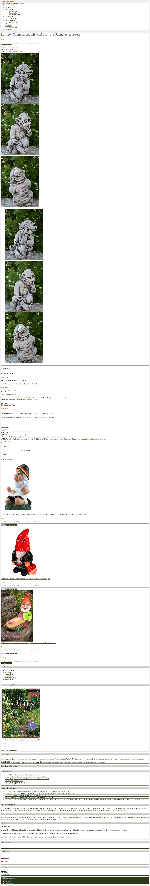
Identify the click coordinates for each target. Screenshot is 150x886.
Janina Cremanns (10, 797)
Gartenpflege (89, 759)
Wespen (87, 762)
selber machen (38, 762)
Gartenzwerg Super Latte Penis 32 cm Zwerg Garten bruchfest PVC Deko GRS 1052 (28, 643)
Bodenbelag (28, 759)
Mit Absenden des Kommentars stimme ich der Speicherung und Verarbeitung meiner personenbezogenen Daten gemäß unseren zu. (54, 439)
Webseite (4, 435)
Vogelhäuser (13, 27)
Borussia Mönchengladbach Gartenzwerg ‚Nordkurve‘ (31, 795)
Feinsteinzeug (42, 759)
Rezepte (25, 762)
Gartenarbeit (9, 16)
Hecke (94, 759)
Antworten (4, 387)
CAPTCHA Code (26, 450)
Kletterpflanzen (110, 759)
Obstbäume (137, 759)
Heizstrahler (13, 13)
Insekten (104, 759)
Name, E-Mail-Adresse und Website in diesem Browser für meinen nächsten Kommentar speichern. (35, 437)
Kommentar (5, 428)
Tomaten (79, 762)
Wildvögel (96, 762)
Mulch (120, 759)
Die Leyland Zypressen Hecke (15, 783)
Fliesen (47, 759)
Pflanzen (5, 761)
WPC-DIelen (102, 762)
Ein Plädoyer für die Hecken (14, 781)
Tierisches (8, 26)
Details (3, 525)
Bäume (33, 759)
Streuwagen (13, 18)
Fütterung (58, 759)
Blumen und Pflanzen (12, 24)
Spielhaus (57, 762)
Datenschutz (5, 874)
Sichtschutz (46, 762)
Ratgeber (19, 762)
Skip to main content (7, 2)
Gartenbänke (13, 11)
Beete (13, 759)
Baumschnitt (8, 759)
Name (3, 430)
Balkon (2, 759)
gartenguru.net (10, 878)
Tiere (69, 762)
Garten (70, 758)
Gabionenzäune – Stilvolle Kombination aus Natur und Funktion (26, 777)
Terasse (61, 762)
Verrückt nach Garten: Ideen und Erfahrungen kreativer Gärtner (21, 740)
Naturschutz (126, 759)
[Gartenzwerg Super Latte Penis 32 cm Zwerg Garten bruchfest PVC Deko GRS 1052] (17, 641)
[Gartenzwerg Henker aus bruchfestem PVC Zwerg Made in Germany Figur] (22, 577)
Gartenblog (8, 29)
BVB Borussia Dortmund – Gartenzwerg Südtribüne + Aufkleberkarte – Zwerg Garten (42, 791)
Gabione (63, 759)
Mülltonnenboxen (15, 15)
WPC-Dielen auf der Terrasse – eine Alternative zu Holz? (23, 775)
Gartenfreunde (80, 759)
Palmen (142, 759)
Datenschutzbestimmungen (94, 439)
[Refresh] (4, 446)
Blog (17, 759)
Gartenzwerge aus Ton (15, 51)
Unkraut (83, 762)
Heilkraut (99, 759)
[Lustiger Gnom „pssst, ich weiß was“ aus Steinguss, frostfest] (20, 103)
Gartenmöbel (9, 9)
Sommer (52, 762)
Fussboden (51, 759)
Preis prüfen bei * (6, 45)
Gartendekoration (10, 20)
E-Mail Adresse (6, 432)
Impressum (4, 873)
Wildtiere (91, 762)
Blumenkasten (21, 759)
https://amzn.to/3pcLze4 (30, 400)
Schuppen (29, 762)
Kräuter (116, 759)
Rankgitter (13, 762)
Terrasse (65, 762)
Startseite (8, 7)
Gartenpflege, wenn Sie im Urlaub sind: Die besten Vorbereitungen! (27, 779)
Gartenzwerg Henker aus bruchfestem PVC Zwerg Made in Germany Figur (25, 579)
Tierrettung (73, 762)
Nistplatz (131, 759)
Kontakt (3, 871)
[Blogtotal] (5, 862)
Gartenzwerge (13, 22)
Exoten (37, 759)
